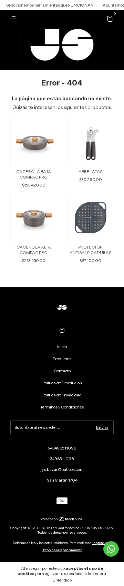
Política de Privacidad (62, 394)
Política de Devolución (62, 382)
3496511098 (62, 458)
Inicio (62, 346)
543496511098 (62, 448)
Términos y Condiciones (62, 407)
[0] (109, 20)
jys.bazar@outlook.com (62, 469)
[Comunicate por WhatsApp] (111, 549)
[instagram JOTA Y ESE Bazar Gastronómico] (62, 330)
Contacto (62, 370)
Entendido (62, 580)
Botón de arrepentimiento (62, 550)
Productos (62, 358)
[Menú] (15, 19)
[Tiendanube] (62, 520)
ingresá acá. (102, 542)
